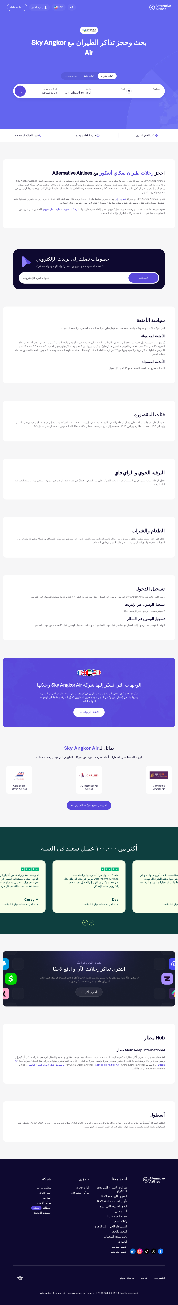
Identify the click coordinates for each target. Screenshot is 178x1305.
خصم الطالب (119, 1246)
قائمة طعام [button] (15, 7)
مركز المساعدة (80, 1192)
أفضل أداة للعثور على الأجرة (111, 1226)
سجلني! (143, 278)
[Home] (158, 7)
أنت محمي (121, 1211)
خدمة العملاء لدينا (117, 1216)
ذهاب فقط (89, 76)
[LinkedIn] (133, 1253)
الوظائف (47, 1208)
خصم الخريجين (118, 1252)
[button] (72, 7)
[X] (153, 1253)
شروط (144, 1277)
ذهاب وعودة (107, 76)
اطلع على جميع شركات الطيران (91, 805)
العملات (122, 1241)
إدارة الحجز (37, 7)
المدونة (47, 1197)
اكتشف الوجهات (91, 712)
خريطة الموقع (127, 1277)
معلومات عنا (44, 1187)
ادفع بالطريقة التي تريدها (113, 1206)
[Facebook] (160, 1253)
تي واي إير (120, 198)
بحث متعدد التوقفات (115, 1236)
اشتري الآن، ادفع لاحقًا (114, 1196)
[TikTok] (146, 1253)
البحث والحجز (119, 1231)
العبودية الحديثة (42, 1213)
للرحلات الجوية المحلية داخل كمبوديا (60, 209)
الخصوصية (159, 1277)
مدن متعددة (71, 76)
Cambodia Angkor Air (107, 1064)
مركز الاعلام (44, 1203)
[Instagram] (140, 1253)
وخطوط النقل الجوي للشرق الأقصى (45, 1064)
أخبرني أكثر (91, 992)
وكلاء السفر (120, 1221)
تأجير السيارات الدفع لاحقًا (112, 1201)
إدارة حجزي (82, 1187)
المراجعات (45, 1192)
